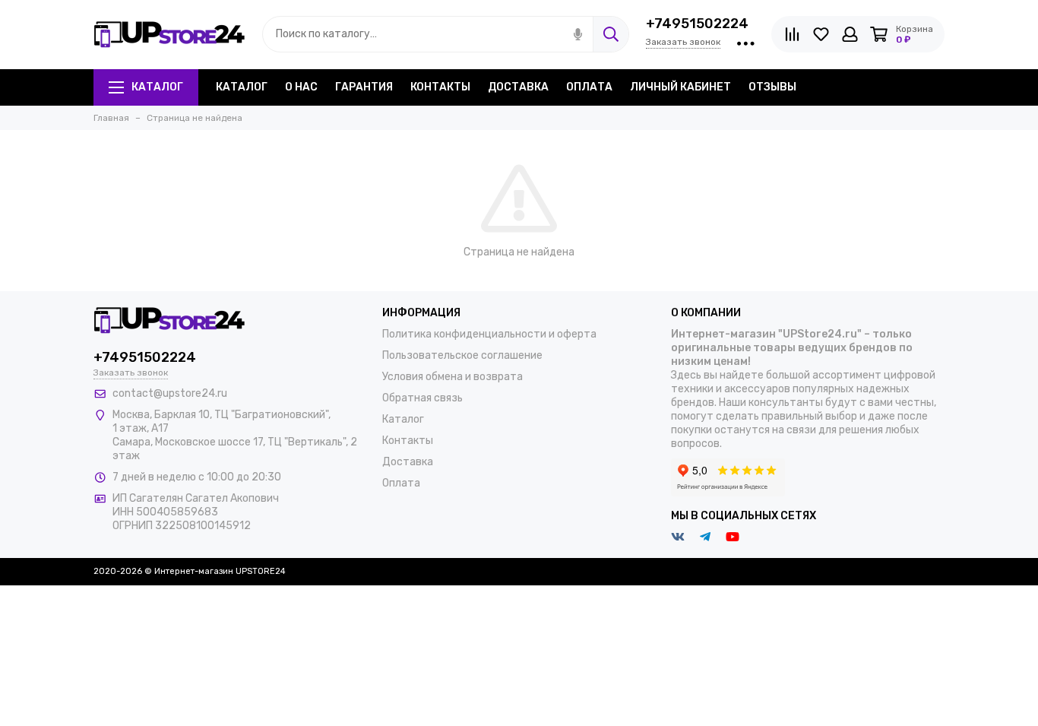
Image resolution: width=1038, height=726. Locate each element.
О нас (301, 87)
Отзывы (772, 87)
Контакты (440, 87)
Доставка (518, 87)
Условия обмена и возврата (452, 376)
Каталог (157, 87)
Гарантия (364, 87)
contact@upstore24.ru (169, 393)
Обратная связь (422, 398)
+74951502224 (697, 23)
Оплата (589, 87)
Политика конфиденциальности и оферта (489, 334)
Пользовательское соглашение (462, 355)
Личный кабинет (680, 87)
